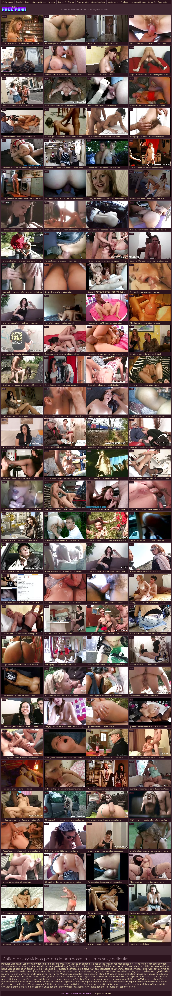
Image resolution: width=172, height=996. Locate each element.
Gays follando (76, 966)
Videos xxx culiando (157, 974)
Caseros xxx (46, 981)
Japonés (152, 2)
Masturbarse (113, 2)
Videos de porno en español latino (66, 979)
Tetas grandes (83, 2)
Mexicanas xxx (125, 964)
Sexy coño (162, 2)
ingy (14, 7)
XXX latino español (95, 987)
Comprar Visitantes (102, 993)
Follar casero (7, 2)
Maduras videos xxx (11, 964)
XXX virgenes (116, 981)
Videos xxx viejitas (75, 987)
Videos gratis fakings (57, 966)
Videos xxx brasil (143, 969)
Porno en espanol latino (66, 981)
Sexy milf (62, 2)
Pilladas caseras (153, 966)
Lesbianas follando (142, 984)
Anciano (51, 2)
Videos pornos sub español (68, 971)
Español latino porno (28, 976)
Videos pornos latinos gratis (25, 981)
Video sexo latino (149, 979)
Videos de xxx (50, 969)
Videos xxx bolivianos (48, 974)
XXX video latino (10, 987)
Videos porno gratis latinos (69, 984)
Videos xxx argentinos (84, 976)
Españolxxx (29, 964)
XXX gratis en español (33, 966)
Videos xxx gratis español (97, 971)
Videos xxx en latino (36, 979)
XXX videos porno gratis (118, 974)
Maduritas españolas (71, 974)
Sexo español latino (54, 987)
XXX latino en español (119, 984)
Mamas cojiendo (27, 974)
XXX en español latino (101, 969)
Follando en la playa (20, 971)
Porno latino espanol (127, 976)
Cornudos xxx (138, 974)
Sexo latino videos (106, 976)
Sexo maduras (8, 976)
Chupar (71, 2)
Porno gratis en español (136, 981)
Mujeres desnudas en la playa (73, 969)
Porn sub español (116, 966)
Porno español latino (94, 974)
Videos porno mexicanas (104, 964)
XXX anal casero (17, 979)
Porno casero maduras (115, 979)
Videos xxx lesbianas (43, 971)
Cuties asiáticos (39, 2)
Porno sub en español (95, 966)
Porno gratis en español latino (56, 976)
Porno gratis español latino (93, 981)
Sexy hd (19, 2)
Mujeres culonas (158, 981)
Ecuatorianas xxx (136, 966)
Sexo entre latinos (120, 971)
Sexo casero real (93, 979)
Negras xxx (137, 971)
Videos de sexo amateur (152, 976)
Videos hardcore (98, 2)
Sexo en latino (159, 984)
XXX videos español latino (40, 984)
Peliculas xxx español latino (120, 987)
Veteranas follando (124, 969)
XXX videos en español (78, 964)
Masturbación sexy (138, 2)
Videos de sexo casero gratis (50, 964)
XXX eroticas (15, 966)
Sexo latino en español (31, 987)
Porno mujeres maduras (147, 964)
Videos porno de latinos (13, 984)
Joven (27, 2)
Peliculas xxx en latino (96, 984)
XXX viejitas (133, 979)
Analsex (124, 2)
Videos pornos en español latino (25, 969)
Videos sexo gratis (153, 971)
